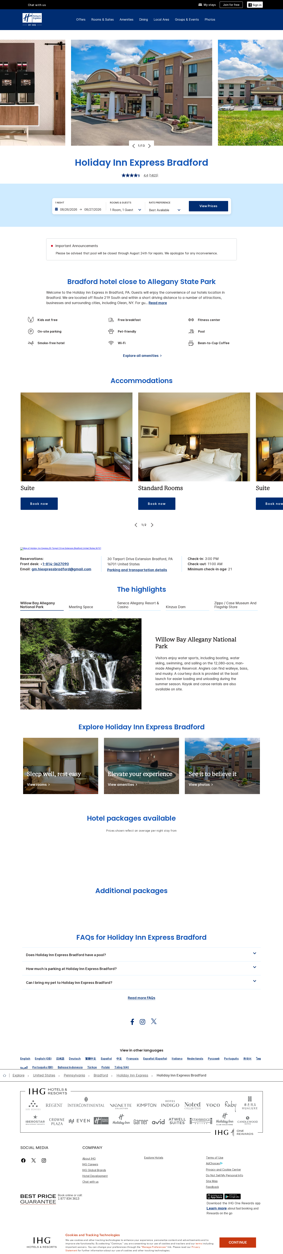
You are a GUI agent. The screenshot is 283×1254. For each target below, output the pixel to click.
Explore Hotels (153, 1157)
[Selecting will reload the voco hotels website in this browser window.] (213, 1104)
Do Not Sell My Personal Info (224, 1175)
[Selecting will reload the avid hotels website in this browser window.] (158, 1121)
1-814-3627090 (56, 564)
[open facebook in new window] (130, 1022)
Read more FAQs (141, 998)
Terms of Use (214, 1157)
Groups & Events (187, 19)
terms (199, 1243)
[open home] (6, 1075)
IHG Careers (90, 1164)
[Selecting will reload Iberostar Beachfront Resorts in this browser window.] (35, 1121)
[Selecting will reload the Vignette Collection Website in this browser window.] (121, 1104)
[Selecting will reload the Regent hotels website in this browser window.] (54, 1104)
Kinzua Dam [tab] (176, 607)
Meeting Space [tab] (81, 607)
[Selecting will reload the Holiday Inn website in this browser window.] (121, 1121)
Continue (238, 1242)
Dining (143, 19)
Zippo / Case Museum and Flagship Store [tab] (235, 605)
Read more (158, 303)
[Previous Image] (134, 145)
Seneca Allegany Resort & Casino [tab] (138, 605)
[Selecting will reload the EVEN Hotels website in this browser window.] (79, 1121)
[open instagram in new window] (140, 1022)
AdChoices (213, 1163)
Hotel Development (95, 1176)
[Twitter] (33, 1160)
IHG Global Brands (94, 1170)
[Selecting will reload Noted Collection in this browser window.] (192, 1104)
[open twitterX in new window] (152, 1022)
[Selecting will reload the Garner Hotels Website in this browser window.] (141, 1121)
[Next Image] (149, 145)
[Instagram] (44, 1160)
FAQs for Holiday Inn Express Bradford (141, 937)
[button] (255, 5)
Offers (80, 19)
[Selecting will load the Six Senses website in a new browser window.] (33, 1104)
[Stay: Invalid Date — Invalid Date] (78, 209)
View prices (208, 206)
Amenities (126, 19)
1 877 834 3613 (68, 1198)
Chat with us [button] (37, 5)
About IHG (89, 1158)
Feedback (212, 1186)
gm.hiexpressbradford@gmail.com (61, 569)
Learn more (217, 1208)
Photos (210, 19)
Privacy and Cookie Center (223, 1169)
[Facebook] (24, 1160)
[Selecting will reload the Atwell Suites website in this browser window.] (177, 1121)
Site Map (212, 1181)
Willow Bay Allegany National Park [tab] (37, 605)
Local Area (161, 19)
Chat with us (90, 1181)
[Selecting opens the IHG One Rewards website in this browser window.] (234, 1132)
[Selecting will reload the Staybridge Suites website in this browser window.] (201, 1121)
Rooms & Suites (102, 19)
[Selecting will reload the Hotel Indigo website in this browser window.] (170, 1104)
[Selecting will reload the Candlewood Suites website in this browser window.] (247, 1121)
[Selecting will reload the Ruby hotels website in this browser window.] (230, 1104)
